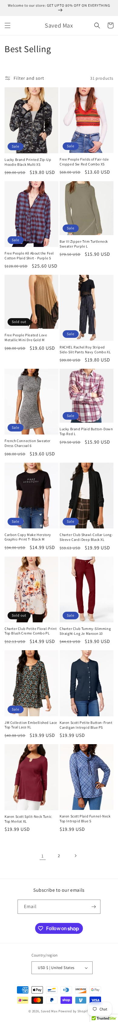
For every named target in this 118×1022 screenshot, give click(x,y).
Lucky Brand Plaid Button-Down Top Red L (86, 431)
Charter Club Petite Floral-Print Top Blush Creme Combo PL (31, 631)
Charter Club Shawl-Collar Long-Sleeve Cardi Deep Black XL (86, 537)
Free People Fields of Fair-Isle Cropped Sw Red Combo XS (84, 161)
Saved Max (49, 1011)
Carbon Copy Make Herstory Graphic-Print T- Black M (28, 537)
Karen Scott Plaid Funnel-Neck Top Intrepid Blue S (85, 818)
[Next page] (75, 855)
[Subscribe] (93, 907)
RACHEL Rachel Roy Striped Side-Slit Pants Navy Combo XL (85, 349)
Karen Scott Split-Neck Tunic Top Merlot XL (28, 819)
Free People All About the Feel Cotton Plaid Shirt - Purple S (29, 255)
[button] (7, 25)
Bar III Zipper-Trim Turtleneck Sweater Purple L (84, 243)
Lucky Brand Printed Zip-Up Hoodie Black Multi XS (28, 162)
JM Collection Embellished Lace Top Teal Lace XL (31, 725)
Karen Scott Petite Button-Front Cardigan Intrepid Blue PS (86, 725)
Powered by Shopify (74, 1011)
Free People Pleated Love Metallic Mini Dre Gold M (26, 337)
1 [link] (42, 856)
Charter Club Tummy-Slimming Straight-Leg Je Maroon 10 (85, 631)
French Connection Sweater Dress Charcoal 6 (28, 443)
